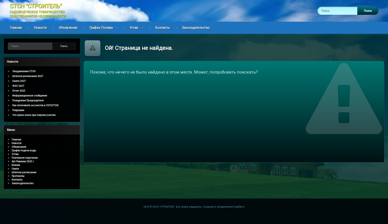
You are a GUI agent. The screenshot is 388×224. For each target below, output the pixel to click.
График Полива (101, 28)
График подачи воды (24, 150)
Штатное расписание (24, 172)
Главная (16, 28)
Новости (40, 28)
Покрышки (18, 110)
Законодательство (196, 28)
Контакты (162, 28)
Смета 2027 (19, 81)
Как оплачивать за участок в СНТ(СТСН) (35, 105)
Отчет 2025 (18, 90)
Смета (15, 168)
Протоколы (18, 176)
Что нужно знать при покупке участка (34, 115)
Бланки (16, 165)
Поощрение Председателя (28, 100)
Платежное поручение (25, 157)
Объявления (68, 28)
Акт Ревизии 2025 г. (23, 161)
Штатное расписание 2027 (27, 76)
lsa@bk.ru (239, 206)
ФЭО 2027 (18, 85)
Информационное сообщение (29, 95)
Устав (134, 28)
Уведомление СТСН (24, 71)
